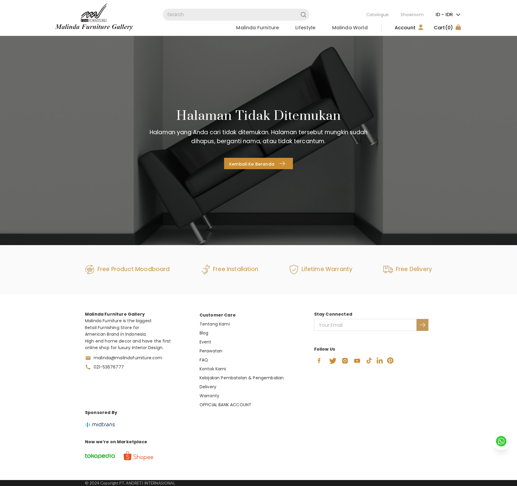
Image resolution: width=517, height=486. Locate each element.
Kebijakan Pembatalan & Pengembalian (242, 378)
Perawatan (211, 351)
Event (206, 342)
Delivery (208, 387)
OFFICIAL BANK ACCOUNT (225, 405)
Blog (204, 333)
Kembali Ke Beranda (251, 164)
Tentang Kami (215, 324)
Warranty (209, 396)
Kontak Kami (213, 369)
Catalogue (377, 15)
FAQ (204, 360)
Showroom (412, 15)
